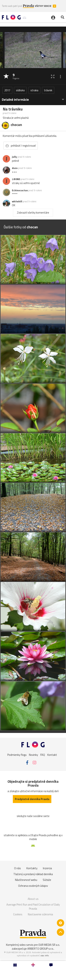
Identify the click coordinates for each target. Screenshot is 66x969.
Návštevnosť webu (26, 880)
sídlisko (20, 90)
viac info (45, 955)
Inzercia (47, 868)
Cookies (17, 914)
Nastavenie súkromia (40, 914)
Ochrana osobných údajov (33, 886)
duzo (15, 168)
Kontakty (31, 868)
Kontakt (52, 754)
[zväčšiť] (52, 76)
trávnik (48, 90)
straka (34, 90)
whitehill (17, 201)
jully (14, 157)
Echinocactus (20, 190)
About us (33, 899)
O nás (17, 868)
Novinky (33, 754)
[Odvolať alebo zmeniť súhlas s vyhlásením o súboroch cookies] (60, 923)
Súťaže (47, 880)
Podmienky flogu (17, 754)
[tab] (33, 97)
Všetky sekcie (43, 6)
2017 (7, 90)
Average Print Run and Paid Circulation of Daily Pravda (33, 907)
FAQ (42, 754)
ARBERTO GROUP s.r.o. (40, 948)
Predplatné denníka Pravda (32, 799)
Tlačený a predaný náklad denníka (33, 874)
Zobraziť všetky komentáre (33, 212)
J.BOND (16, 179)
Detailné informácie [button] (15, 99)
